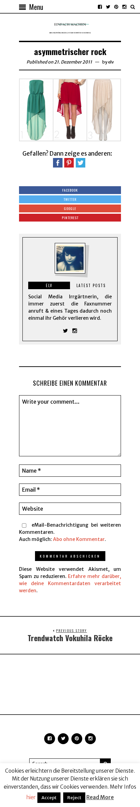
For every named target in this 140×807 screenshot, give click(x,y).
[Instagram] (124, 7)
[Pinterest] (116, 7)
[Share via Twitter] (80, 162)
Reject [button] (74, 798)
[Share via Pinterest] (69, 162)
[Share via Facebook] (58, 162)
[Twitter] (108, 7)
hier (31, 797)
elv (111, 62)
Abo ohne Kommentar (79, 539)
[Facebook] (100, 7)
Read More (100, 797)
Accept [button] (48, 798)
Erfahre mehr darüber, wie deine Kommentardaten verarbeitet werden (70, 583)
